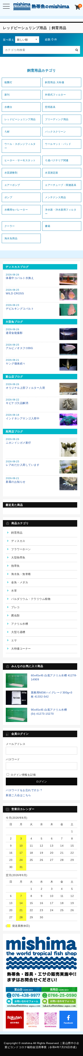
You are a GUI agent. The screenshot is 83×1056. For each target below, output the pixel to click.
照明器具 (50, 107)
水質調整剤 (11, 172)
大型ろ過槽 (18, 632)
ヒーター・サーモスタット (20, 160)
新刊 (7, 94)
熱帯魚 (15, 565)
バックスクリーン (55, 131)
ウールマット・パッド (58, 144)
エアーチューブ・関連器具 (60, 185)
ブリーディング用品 (57, 119)
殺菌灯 (8, 82)
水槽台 (8, 107)
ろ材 (7, 131)
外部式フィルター (55, 94)
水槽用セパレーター (16, 209)
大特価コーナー (21, 648)
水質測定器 (51, 172)
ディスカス (18, 540)
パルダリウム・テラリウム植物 (30, 598)
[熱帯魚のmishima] (41, 7)
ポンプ (8, 197)
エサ (14, 640)
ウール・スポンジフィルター (20, 146)
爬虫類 (15, 615)
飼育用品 (16, 532)
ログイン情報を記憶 (23, 774)
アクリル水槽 (19, 623)
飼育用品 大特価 (54, 82)
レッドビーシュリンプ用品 (20, 119)
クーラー (9, 226)
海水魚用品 (11, 238)
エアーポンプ (12, 185)
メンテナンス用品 (55, 197)
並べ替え (8, 39)
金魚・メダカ (19, 582)
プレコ (15, 607)
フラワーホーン (21, 549)
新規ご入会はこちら (18, 795)
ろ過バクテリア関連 (57, 160)
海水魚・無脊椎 (21, 574)
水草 (14, 590)
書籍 (47, 226)
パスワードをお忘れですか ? (24, 790)
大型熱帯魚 (18, 557)
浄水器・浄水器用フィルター (60, 211)
